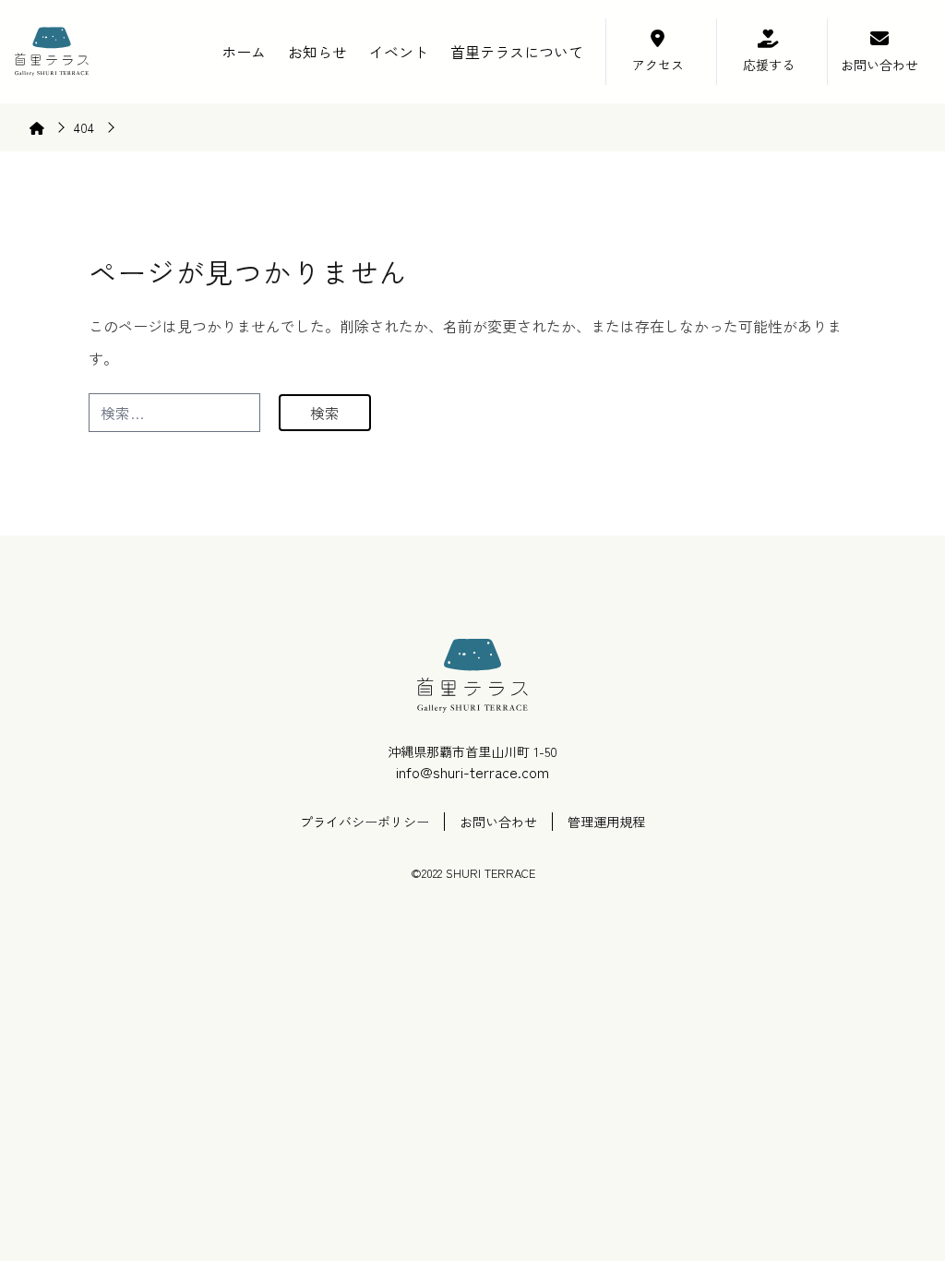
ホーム (243, 52)
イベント (398, 52)
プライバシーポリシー (364, 821)
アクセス (658, 64)
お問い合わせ (879, 64)
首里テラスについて (516, 52)
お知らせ (317, 52)
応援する (769, 64)
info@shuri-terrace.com (472, 772)
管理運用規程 (606, 821)
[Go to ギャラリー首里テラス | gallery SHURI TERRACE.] (46, 127)
